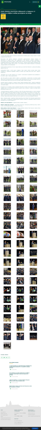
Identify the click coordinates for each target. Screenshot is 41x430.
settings (29, 428)
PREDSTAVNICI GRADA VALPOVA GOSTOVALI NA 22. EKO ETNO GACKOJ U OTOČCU (20, 386)
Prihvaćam (35, 428)
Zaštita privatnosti (31, 413)
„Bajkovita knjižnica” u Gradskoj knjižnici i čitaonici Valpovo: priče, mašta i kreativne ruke (19, 380)
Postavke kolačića (31, 414)
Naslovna (2, 24)
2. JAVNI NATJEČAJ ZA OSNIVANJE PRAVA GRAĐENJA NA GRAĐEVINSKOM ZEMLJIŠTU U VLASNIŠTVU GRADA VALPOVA (20, 366)
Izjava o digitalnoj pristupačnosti (34, 416)
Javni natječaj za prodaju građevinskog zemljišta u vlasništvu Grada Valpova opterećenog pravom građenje (19, 373)
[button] (39, 6)
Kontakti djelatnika (17, 423)
